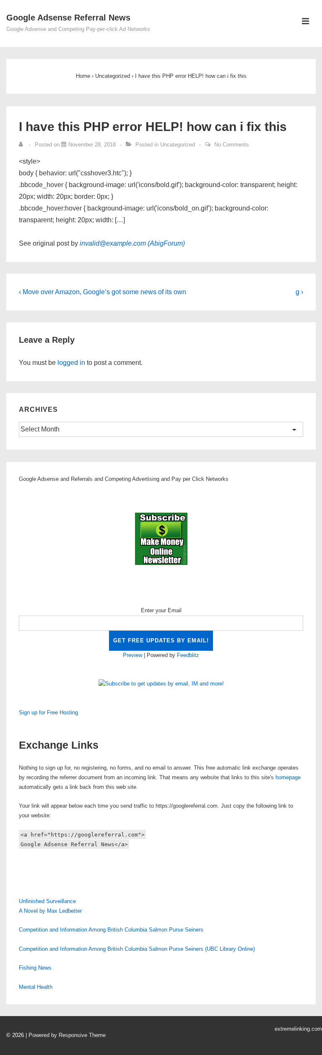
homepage (288, 777)
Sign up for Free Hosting (48, 712)
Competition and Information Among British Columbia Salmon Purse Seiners (111, 930)
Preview (132, 655)
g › (299, 291)
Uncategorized (177, 144)
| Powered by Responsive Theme (66, 1035)
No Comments (231, 144)
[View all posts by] (22, 144)
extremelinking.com (298, 1029)
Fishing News (35, 968)
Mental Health (35, 987)
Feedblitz (188, 655)
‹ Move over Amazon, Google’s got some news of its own (102, 291)
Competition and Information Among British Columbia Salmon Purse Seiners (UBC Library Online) (137, 949)
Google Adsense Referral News (68, 17)
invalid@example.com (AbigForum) (132, 243)
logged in (71, 362)
